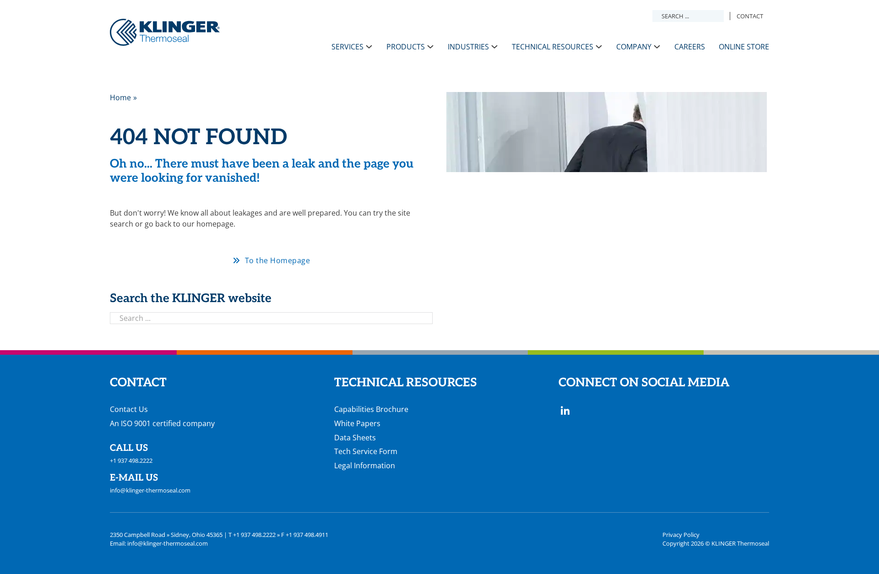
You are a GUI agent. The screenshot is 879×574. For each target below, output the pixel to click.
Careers (689, 47)
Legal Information (364, 465)
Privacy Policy (681, 535)
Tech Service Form (365, 451)
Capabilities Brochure (371, 409)
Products (405, 47)
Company (633, 47)
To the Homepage (277, 260)
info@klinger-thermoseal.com (150, 490)
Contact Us (129, 409)
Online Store (744, 47)
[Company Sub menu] (657, 46)
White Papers (357, 423)
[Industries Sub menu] (494, 46)
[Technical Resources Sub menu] (598, 46)
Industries (468, 47)
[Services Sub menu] (369, 46)
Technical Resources (552, 47)
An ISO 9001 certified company (162, 423)
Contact (750, 16)
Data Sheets (355, 438)
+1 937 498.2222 (131, 460)
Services (347, 47)
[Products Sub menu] (430, 46)
